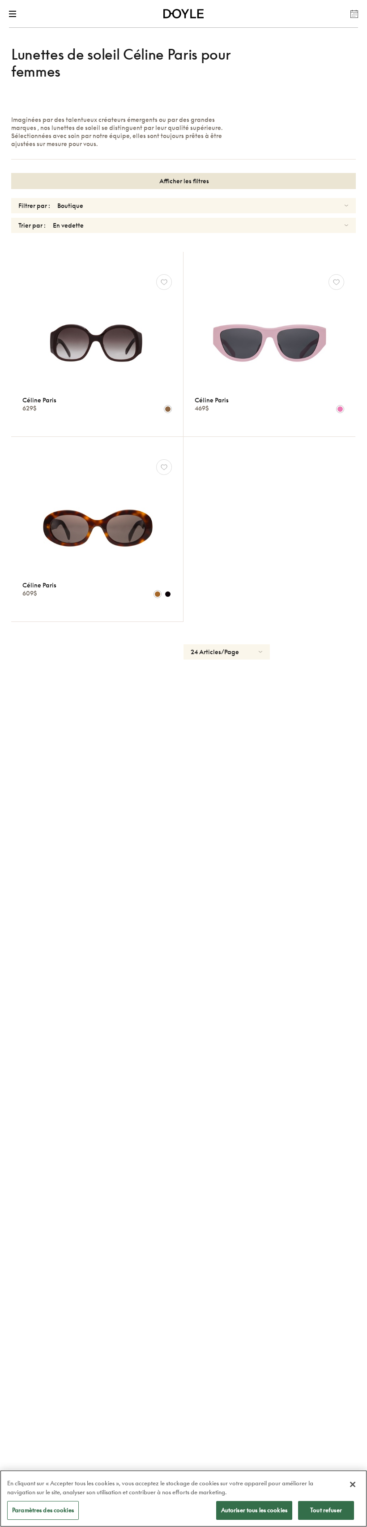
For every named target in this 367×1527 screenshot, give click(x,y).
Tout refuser (326, 1510)
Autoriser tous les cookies (254, 1510)
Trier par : (32, 225)
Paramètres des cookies (43, 1510)
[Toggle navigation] (14, 14)
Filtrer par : (34, 205)
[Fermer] (353, 1484)
